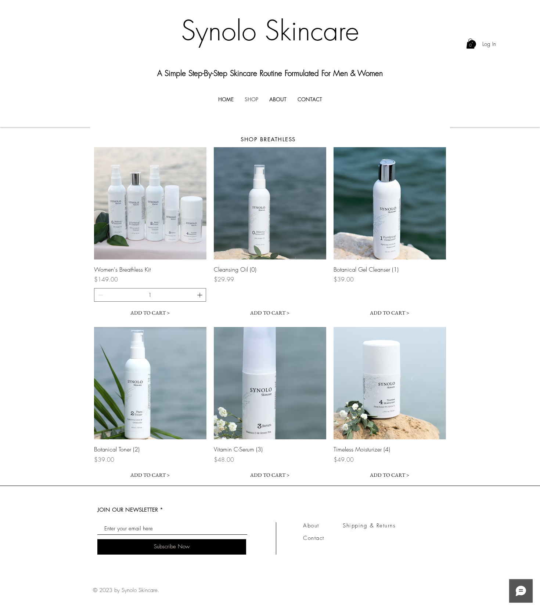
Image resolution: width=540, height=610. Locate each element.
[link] (470, 43)
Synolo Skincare (270, 30)
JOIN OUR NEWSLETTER (127, 509)
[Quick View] (150, 203)
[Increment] (200, 294)
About (311, 525)
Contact (313, 538)
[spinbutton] (150, 294)
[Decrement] (99, 294)
